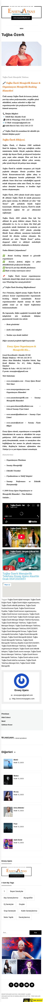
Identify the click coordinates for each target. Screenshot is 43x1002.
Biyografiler (28, 898)
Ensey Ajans (21, 690)
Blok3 (16, 760)
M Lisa (16, 792)
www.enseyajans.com (14, 381)
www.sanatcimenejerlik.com (17, 398)
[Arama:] (16, 932)
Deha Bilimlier (19, 808)
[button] (22, 28)
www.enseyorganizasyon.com (17, 389)
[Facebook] (16, 985)
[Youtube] (26, 985)
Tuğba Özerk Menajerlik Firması (14, 631)
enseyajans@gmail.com (23, 695)
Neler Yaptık (8, 917)
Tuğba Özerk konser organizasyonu (22, 611)
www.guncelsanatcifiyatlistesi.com (19, 406)
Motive (16, 776)
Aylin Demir (18, 840)
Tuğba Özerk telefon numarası (13, 660)
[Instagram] (11, 985)
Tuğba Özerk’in (8, 169)
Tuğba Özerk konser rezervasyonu (15, 614)
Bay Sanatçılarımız (11, 898)
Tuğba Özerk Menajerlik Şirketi (20, 637)
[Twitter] (21, 985)
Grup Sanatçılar (10, 911)
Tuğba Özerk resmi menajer (19, 651)
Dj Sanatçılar (9, 904)
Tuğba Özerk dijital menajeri (19, 600)
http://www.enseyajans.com (23, 699)
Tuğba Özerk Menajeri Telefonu (27, 626)
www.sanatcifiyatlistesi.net (16, 414)
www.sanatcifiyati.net (14, 423)
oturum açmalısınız (21, 738)
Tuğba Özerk (12, 83)
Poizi (15, 824)
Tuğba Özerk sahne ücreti (28, 657)
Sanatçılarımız (24, 917)
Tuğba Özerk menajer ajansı (29, 617)
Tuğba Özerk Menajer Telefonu (14, 623)
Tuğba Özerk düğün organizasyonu (25, 603)
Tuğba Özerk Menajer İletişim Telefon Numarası (20, 620)
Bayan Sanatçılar (16, 891)
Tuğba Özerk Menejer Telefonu (14, 646)
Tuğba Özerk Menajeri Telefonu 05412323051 (20, 628)
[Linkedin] (32, 985)
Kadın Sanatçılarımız (29, 911)
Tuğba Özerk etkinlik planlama (13, 605)
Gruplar (22, 904)
